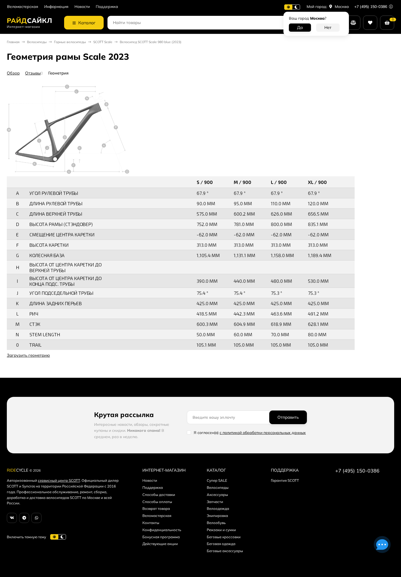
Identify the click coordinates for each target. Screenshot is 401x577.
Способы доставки (158, 494)
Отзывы (33, 73)
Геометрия (58, 73)
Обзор (13, 73)
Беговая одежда (221, 544)
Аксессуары (217, 494)
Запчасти (215, 501)
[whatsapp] (36, 518)
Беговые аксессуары (225, 551)
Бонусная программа (161, 537)
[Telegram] (24, 518)
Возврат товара (156, 508)
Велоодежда (218, 508)
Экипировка (217, 515)
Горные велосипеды (70, 42)
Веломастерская (22, 6)
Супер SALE (217, 480)
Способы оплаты (157, 501)
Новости (82, 6)
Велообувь (216, 523)
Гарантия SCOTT (285, 480)
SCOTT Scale (102, 42)
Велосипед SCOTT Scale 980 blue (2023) (150, 42)
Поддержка (107, 6)
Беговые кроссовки (224, 537)
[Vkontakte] (12, 518)
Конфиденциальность (161, 530)
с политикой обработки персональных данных (263, 432)
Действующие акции (160, 544)
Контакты (150, 523)
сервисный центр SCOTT (59, 480)
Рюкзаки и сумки (221, 530)
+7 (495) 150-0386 (371, 6)
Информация (56, 6)
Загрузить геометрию (28, 355)
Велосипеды (37, 42)
